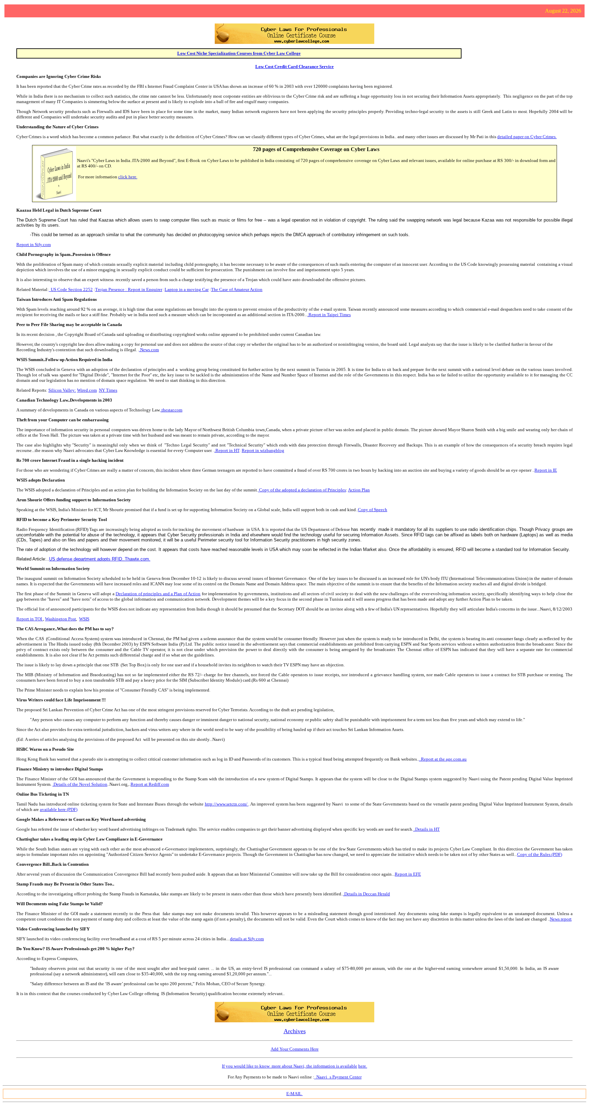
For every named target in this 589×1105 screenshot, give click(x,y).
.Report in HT (226, 450)
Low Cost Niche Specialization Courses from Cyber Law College (239, 53)
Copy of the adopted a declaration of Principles (302, 489)
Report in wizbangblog (263, 450)
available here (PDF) (58, 809)
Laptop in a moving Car (187, 289)
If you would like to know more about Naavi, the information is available (289, 1066)
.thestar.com (171, 409)
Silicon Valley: (62, 390)
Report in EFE (408, 874)
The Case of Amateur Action (236, 289)
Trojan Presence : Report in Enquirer (128, 289)
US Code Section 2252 (71, 289)
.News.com (149, 349)
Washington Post (60, 618)
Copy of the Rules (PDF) (539, 854)
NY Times (108, 390)
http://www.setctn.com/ (226, 804)
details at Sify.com (247, 938)
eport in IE (547, 470)
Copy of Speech (372, 509)
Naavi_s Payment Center (338, 1076)
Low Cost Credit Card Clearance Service (294, 66)
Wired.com (87, 390)
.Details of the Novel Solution (79, 784)
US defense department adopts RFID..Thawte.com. (99, 559)
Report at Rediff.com (150, 784)
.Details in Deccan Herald (366, 893)
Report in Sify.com (33, 244)
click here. (127, 176)
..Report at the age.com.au (443, 759)
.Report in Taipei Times (329, 314)
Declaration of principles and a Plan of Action (158, 593)
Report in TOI (29, 618)
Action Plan (359, 489)
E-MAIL (294, 1093)
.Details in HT (427, 829)
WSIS (84, 618)
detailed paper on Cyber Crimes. (527, 136)
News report (561, 919)
